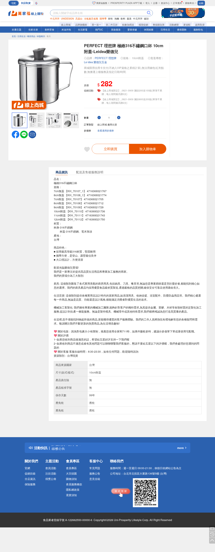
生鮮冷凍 (33, 29)
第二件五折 (112, 24)
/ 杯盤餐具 (40, 36)
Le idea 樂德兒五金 (95, 62)
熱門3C (99, 29)
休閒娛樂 (148, 29)
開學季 (103, 18)
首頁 (14, 36)
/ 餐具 (48, 36)
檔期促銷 (143, 24)
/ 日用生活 (21, 36)
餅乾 (110, 18)
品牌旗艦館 (81, 24)
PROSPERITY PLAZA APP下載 (126, 3)
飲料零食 (49, 29)
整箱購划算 (159, 24)
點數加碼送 (128, 24)
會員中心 (165, 3)
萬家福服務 (101, 3)
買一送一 (96, 24)
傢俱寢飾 (181, 29)
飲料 (123, 18)
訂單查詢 (177, 3)
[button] (32, 134)
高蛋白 (78, 18)
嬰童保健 (132, 29)
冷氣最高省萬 (91, 18)
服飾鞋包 (198, 29)
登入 (147, 3)
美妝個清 (115, 29)
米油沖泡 (66, 29)
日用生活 (165, 29)
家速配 (186, 24)
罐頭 (146, 18)
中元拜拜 (54, 18)
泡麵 (116, 18)
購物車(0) (189, 3)
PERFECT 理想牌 (105, 58)
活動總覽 (174, 24)
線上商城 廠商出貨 (107, 124)
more (180, 448)
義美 (129, 18)
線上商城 (66, 24)
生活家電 (82, 29)
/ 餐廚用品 (30, 36)
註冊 (155, 3)
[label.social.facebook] (15, 134)
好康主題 (16, 29)
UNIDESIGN (67, 18)
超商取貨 (200, 24)
